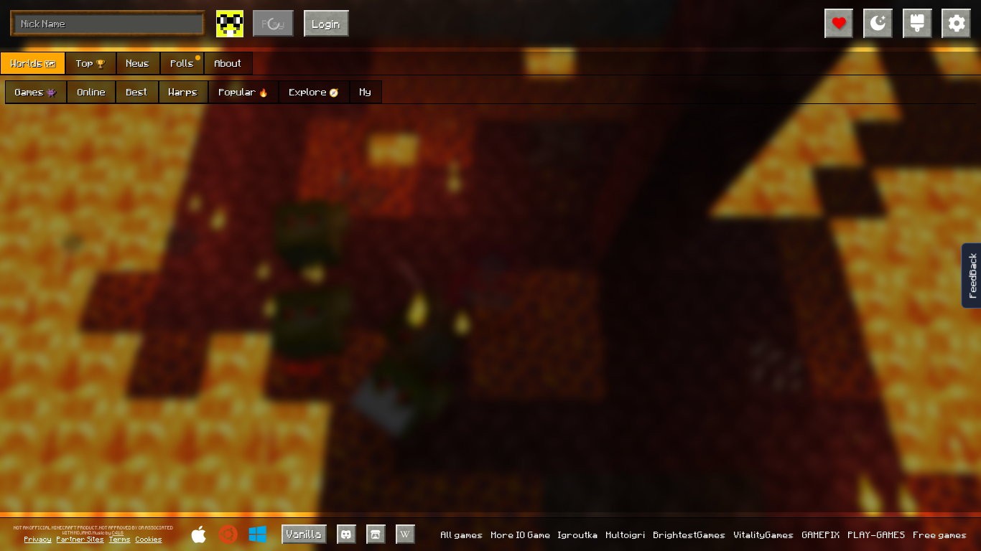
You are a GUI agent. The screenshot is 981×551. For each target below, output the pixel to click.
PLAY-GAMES (877, 534)
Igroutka (578, 534)
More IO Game (521, 534)
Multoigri (626, 534)
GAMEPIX (821, 534)
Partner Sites (80, 538)
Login (326, 23)
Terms (120, 538)
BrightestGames (690, 534)
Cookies (149, 538)
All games (462, 534)
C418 (118, 533)
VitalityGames (764, 534)
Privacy (38, 538)
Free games (940, 534)
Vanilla (304, 534)
